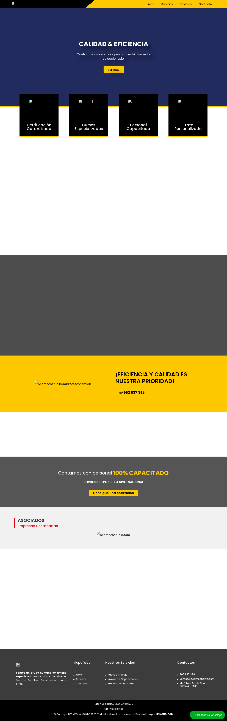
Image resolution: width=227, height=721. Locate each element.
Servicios (167, 4)
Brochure (186, 4)
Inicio (151, 4)
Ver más (113, 70)
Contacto (205, 4)
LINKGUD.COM (164, 714)
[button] (132, 392)
